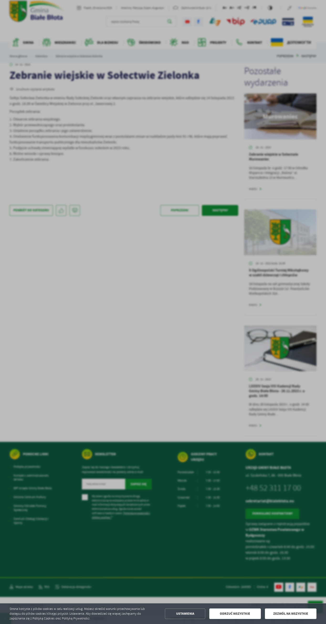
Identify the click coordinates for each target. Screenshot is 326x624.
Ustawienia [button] (185, 613)
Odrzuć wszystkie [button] (235, 613)
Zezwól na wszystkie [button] (290, 613)
